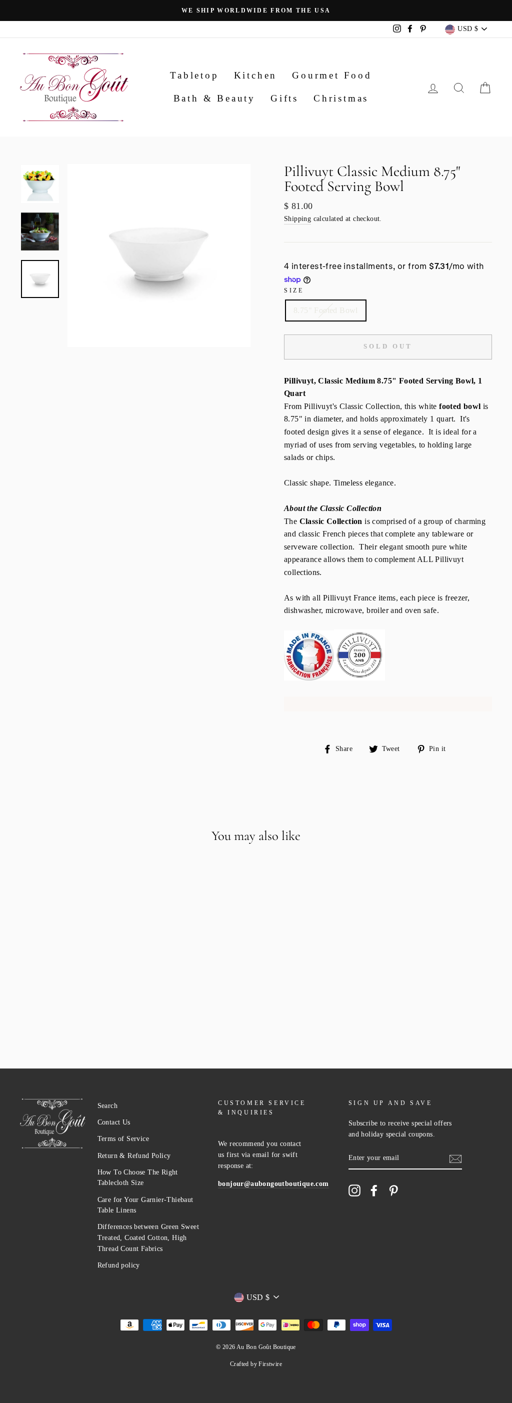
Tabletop (194, 75)
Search (108, 1106)
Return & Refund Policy (134, 1156)
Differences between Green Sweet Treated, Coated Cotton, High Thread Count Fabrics (148, 1237)
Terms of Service (123, 1138)
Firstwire (270, 1364)
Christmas (341, 98)
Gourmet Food (332, 75)
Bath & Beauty (215, 98)
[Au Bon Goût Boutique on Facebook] (374, 1190)
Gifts (284, 98)
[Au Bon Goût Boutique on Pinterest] (394, 1190)
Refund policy (119, 1265)
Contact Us (114, 1122)
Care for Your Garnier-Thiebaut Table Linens (146, 1205)
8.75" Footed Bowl (326, 310)
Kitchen (256, 75)
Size (294, 290)
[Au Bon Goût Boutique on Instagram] (354, 1190)
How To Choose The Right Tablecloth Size (138, 1177)
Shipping (297, 218)
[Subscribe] (455, 1158)
